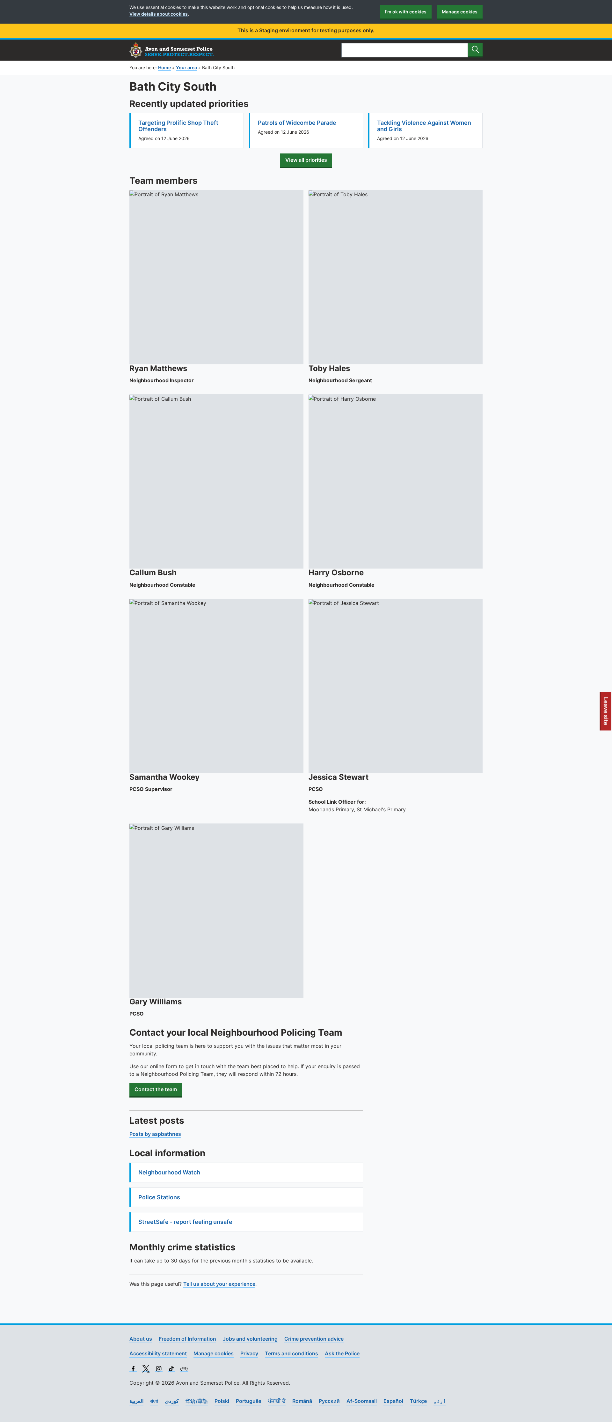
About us (140, 1339)
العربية (136, 1401)
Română (302, 1401)
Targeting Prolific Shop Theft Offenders (178, 125)
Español (393, 1401)
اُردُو (439, 1401)
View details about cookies (158, 14)
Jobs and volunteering (250, 1339)
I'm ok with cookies (405, 11)
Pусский (329, 1401)
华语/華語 (197, 1401)
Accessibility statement (158, 1353)
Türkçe (418, 1401)
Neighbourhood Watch (169, 1172)
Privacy (249, 1353)
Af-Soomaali (361, 1401)
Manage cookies (459, 11)
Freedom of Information (187, 1339)
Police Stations (159, 1197)
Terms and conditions (291, 1353)
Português (248, 1401)
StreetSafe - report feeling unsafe (185, 1221)
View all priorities (306, 160)
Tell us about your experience (219, 1284)
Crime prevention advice (314, 1339)
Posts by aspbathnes (155, 1134)
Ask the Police (342, 1353)
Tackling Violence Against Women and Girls (424, 125)
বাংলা (154, 1401)
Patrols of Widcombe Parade (297, 122)
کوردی (172, 1401)
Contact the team (156, 1089)
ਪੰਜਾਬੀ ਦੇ (277, 1401)
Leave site (606, 713)
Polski (222, 1401)
